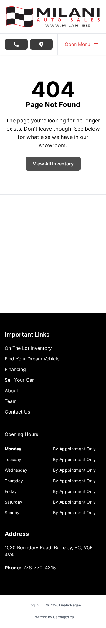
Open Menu (79, 44)
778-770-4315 (39, 567)
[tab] (21, 437)
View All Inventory (53, 164)
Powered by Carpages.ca (53, 617)
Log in (34, 605)
